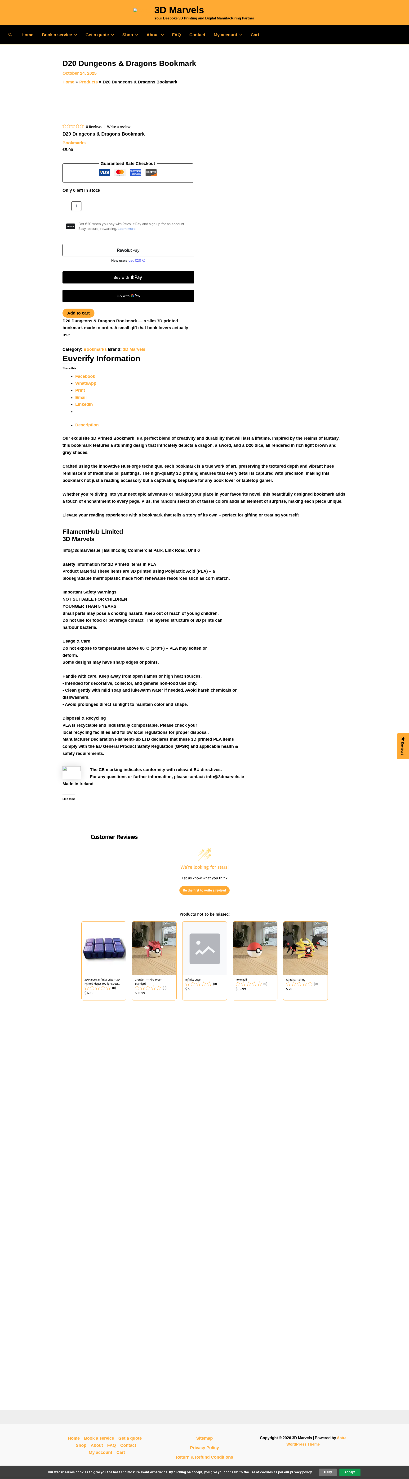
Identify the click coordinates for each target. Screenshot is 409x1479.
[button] (10, 35)
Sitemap (204, 1438)
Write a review (118, 126)
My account (225, 34)
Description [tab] (87, 425)
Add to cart (78, 313)
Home (27, 34)
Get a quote (97, 34)
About (153, 34)
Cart (255, 34)
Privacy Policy (204, 1447)
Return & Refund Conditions (204, 1457)
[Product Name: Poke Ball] (255, 960)
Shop (127, 34)
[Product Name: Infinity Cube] (204, 960)
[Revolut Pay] (128, 250)
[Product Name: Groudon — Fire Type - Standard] (154, 960)
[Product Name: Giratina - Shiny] (305, 960)
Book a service (57, 34)
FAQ (176, 34)
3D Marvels (179, 10)
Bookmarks (74, 143)
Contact (197, 34)
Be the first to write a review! (204, 890)
